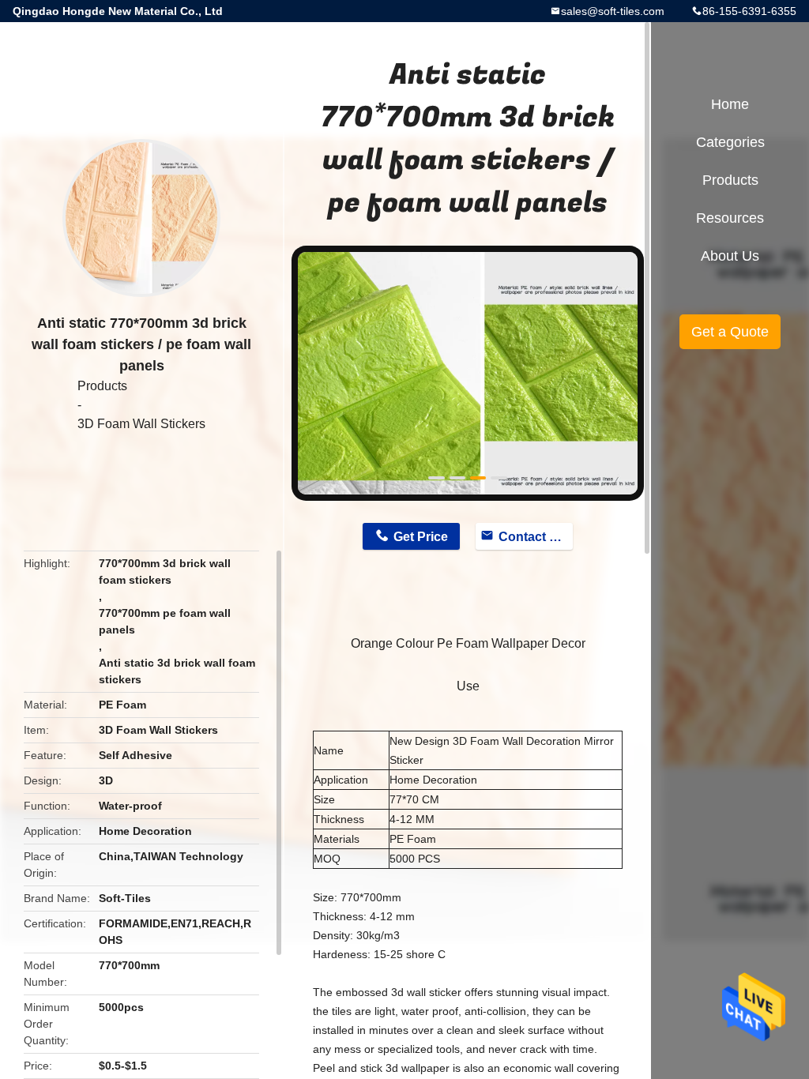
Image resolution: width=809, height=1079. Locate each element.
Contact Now (536, 536)
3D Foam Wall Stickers (141, 423)
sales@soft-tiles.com (612, 11)
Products (102, 386)
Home (730, 104)
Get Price (420, 536)
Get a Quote (730, 332)
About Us (730, 256)
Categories (730, 142)
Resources (730, 218)
